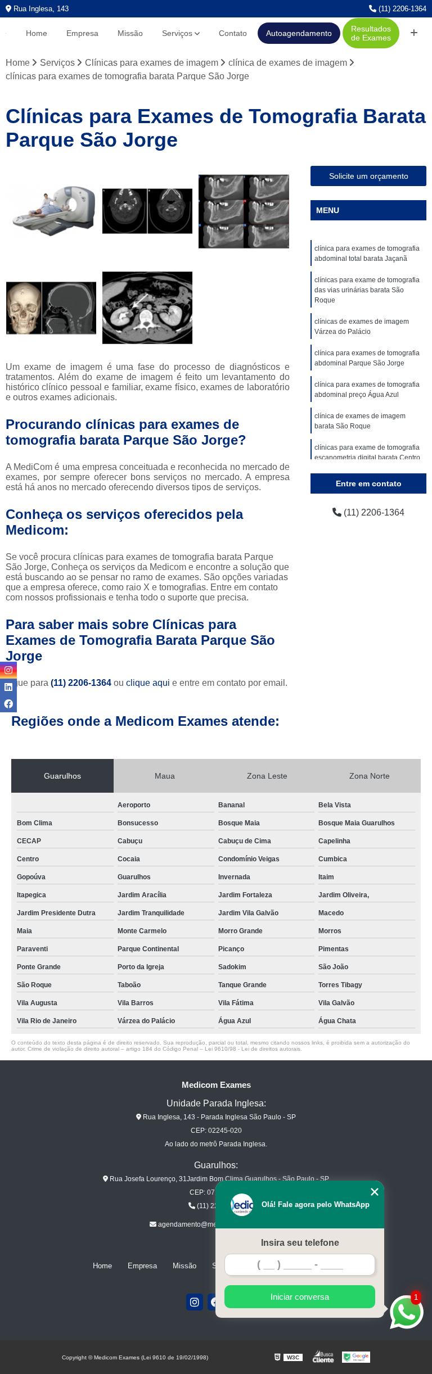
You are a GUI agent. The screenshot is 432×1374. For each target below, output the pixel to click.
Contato (233, 33)
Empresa (82, 33)
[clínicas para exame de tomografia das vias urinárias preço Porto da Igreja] (148, 308)
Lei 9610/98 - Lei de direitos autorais (252, 1049)
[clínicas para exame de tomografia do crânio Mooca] (51, 308)
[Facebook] (8, 703)
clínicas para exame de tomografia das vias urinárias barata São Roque (367, 290)
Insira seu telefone (300, 1243)
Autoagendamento (299, 33)
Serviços (177, 33)
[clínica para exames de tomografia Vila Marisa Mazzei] (51, 211)
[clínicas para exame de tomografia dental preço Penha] (244, 211)
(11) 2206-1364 (401, 8)
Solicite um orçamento (368, 175)
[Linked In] (8, 687)
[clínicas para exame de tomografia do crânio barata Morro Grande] (148, 211)
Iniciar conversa (300, 1296)
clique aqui (148, 683)
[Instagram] (194, 1302)
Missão (130, 33)
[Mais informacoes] (414, 33)
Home (36, 33)
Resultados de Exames (371, 33)
